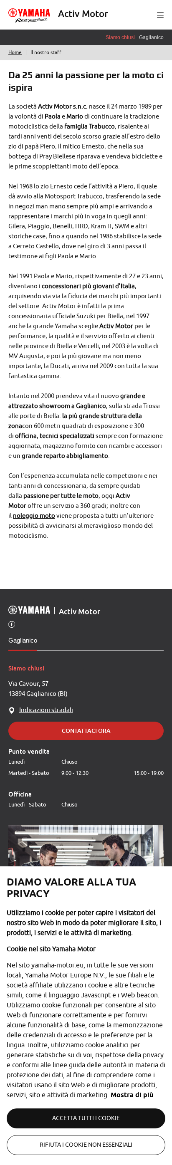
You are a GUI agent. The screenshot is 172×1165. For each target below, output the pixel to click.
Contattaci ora (86, 730)
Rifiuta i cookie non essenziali (86, 1144)
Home (15, 52)
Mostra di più (132, 1095)
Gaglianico (22, 640)
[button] (160, 15)
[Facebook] (11, 624)
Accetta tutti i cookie (86, 1118)
